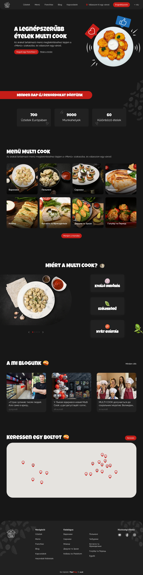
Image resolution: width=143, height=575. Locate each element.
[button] (102, 465)
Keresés (130, 438)
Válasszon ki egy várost (99, 5)
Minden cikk (131, 364)
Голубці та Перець (97, 551)
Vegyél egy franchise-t (26, 52)
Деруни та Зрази (71, 549)
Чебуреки (93, 539)
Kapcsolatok (72, 5)
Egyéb (92, 556)
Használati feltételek (44, 558)
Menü (37, 5)
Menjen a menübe (46, 52)
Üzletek (26, 5)
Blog (60, 5)
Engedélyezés (121, 5)
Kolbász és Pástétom (72, 554)
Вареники (67, 534)
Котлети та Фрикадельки (95, 545)
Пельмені (93, 534)
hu (137, 5)
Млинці (66, 544)
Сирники (67, 539)
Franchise (49, 5)
